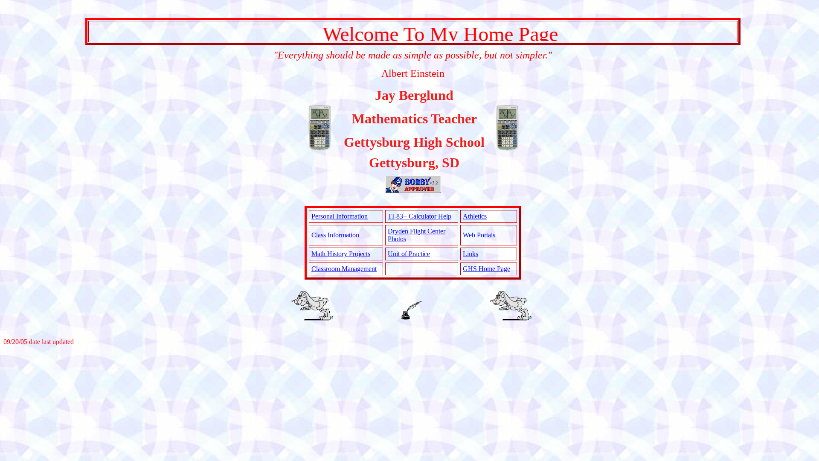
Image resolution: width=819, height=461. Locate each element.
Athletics (475, 216)
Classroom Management (344, 268)
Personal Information (339, 216)
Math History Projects (340, 253)
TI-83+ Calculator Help (419, 216)
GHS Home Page (486, 268)
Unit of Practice (409, 253)
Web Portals (479, 235)
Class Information (335, 235)
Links (470, 253)
